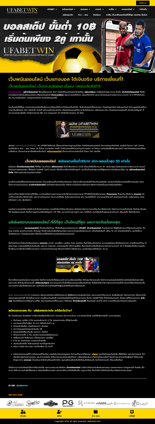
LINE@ (132, 416)
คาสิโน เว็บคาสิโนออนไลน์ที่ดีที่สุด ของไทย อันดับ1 (126, 14)
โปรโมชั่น (143, 9)
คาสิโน (111, 9)
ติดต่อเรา (97, 14)
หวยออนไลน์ (127, 9)
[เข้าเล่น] (23, 412)
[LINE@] (132, 412)
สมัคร (59, 416)
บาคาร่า (98, 9)
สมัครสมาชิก (68, 14)
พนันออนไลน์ (67, 9)
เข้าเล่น (23, 416)
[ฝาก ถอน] (96, 412)
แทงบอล (84, 9)
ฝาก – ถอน (83, 14)
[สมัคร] (59, 412)
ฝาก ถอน (96, 416)
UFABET (50, 9)
